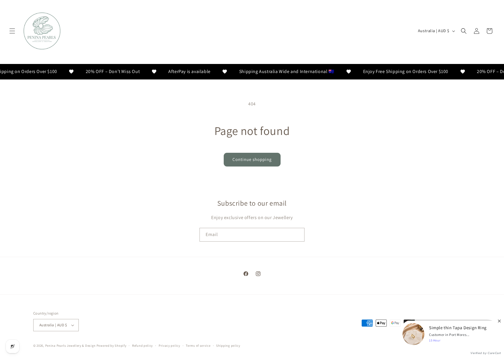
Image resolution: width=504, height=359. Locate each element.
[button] (12, 31)
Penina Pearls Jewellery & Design (70, 346)
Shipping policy (228, 346)
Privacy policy (169, 346)
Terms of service (198, 346)
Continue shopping (252, 159)
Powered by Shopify (112, 346)
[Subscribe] (297, 235)
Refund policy (142, 346)
